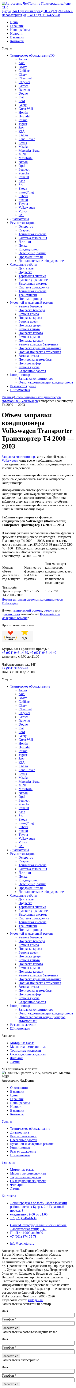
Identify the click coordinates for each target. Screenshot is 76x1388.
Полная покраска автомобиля (40, 352)
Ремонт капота (29, 329)
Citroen (23, 86)
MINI (22, 154)
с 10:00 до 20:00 (26, 1232)
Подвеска (25, 272)
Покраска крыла (30, 317)
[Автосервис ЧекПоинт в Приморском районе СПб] (38, 7)
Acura (23, 59)
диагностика (11, 614)
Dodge (23, 93)
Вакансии (17, 37)
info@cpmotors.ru (22, 1243)
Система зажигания (33, 238)
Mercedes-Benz (29, 150)
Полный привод (30, 298)
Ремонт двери (28, 321)
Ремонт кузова (29, 367)
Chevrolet (25, 78)
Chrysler (24, 82)
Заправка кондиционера (36, 378)
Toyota (23, 203)
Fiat (21, 97)
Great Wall (26, 108)
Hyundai (24, 116)
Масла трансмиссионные (28, 1046)
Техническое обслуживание (30, 686)
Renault (24, 177)
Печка (23, 245)
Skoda (23, 188)
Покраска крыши (31, 340)
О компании (19, 1087)
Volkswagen (27, 207)
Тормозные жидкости (25, 1050)
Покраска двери (30, 325)
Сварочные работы (32, 371)
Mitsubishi (26, 158)
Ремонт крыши (29, 337)
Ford (22, 101)
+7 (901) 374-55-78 (47, 15)
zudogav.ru (35, 1300)
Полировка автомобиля (35, 359)
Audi (22, 63)
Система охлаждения (34, 287)
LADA (23, 135)
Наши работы (20, 29)
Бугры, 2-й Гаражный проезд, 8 (24, 11)
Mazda (23, 146)
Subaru (23, 196)
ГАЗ (21, 215)
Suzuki (23, 200)
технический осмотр (27, 610)
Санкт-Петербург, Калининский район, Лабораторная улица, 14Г (38, 1227)
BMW (23, 67)
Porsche (24, 173)
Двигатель (26, 268)
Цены (14, 22)
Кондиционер (28, 249)
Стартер (24, 230)
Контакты (17, 41)
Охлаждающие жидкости (28, 1054)
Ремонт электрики (23, 222)
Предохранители (31, 257)
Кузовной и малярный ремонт (31, 302)
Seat (21, 184)
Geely (23, 105)
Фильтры (16, 1058)
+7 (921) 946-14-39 (60, 11)
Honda (23, 112)
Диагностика (19, 219)
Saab (22, 181)
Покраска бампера (32, 310)
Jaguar (23, 124)
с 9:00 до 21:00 (29, 1214)
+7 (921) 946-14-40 (43, 652)
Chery (23, 74)
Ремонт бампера (30, 306)
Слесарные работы (23, 264)
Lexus (23, 143)
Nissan (23, 162)
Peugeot (24, 169)
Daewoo (24, 89)
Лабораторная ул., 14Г (18, 15)
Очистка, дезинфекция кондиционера (46, 382)
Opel (22, 165)
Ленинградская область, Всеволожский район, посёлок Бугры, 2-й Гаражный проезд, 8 (38, 1206)
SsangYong (26, 192)
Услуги (7, 1121)
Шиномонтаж (20, 390)
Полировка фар (30, 363)
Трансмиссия (28, 295)
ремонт (49, 610)
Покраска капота (31, 333)
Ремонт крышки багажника (38, 344)
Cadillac (24, 70)
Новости (16, 33)
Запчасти (8, 1162)
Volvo (23, 211)
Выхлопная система (33, 283)
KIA (22, 131)
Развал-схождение (23, 386)
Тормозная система (32, 276)
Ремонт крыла (29, 314)
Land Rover (27, 139)
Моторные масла (22, 1043)
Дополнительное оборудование (41, 260)
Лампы (15, 1062)
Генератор (26, 226)
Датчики (25, 241)
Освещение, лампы (32, 253)
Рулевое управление (33, 279)
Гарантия (16, 26)
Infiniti (23, 120)
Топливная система (32, 234)
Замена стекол (29, 356)
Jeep (21, 127)
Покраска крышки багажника (40, 348)
